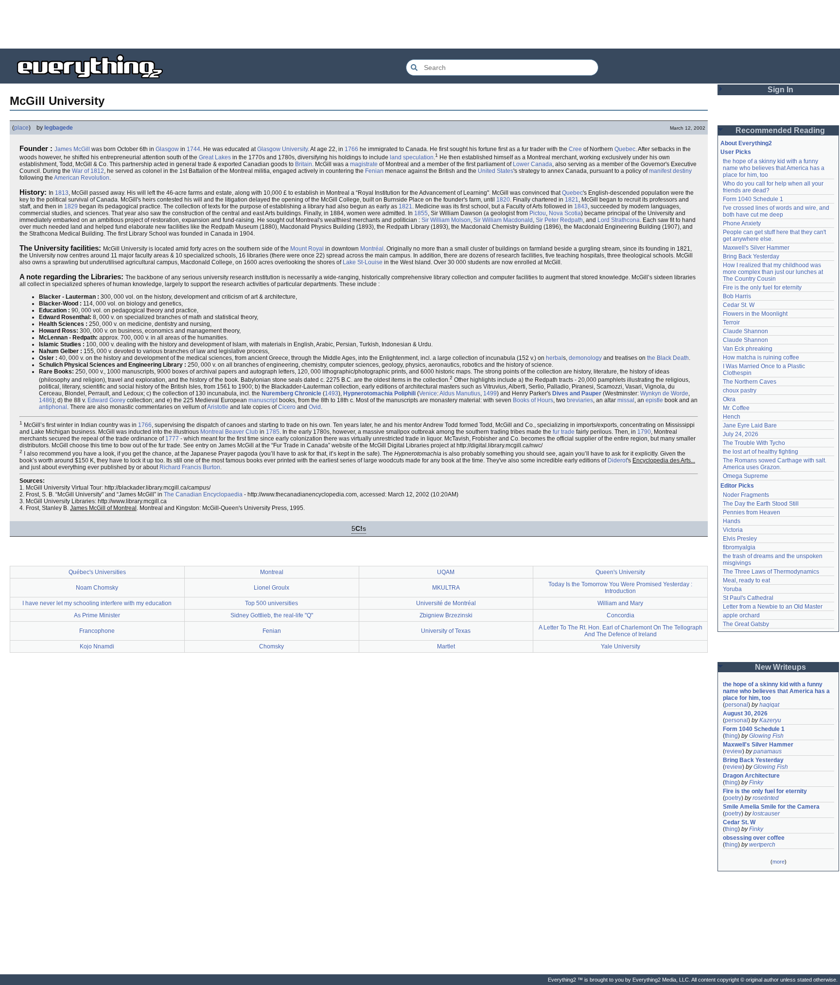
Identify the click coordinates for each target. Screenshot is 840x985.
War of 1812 (88, 171)
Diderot (617, 460)
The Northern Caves (749, 381)
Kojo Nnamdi (97, 646)
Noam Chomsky (97, 587)
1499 (490, 393)
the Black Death (668, 358)
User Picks (735, 152)
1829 (71, 206)
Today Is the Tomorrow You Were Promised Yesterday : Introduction (620, 587)
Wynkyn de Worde (664, 393)
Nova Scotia (565, 213)
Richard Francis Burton (189, 467)
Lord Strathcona (618, 220)
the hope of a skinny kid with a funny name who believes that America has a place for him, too (774, 168)
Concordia (620, 615)
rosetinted (765, 798)
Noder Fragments (746, 495)
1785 (273, 431)
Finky (756, 782)
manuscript (263, 400)
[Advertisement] (420, 24)
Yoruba (732, 589)
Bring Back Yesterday (751, 256)
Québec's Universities (97, 572)
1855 (421, 213)
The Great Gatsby (746, 624)
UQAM (446, 572)
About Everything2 (746, 143)
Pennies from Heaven (751, 512)
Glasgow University (282, 149)
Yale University (620, 646)
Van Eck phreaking (747, 348)
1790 (644, 431)
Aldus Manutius (459, 393)
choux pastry (739, 390)
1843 (581, 206)
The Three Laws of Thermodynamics (771, 571)
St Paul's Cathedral (748, 597)
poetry (733, 798)
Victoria (733, 529)
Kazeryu (770, 720)
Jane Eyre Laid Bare (750, 425)
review (733, 751)
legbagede (58, 127)
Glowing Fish (766, 735)
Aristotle (217, 407)
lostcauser (766, 813)
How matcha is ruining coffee (761, 357)
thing (731, 735)
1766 (351, 149)
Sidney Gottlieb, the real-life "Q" (271, 615)
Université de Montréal (446, 603)
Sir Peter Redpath (559, 220)
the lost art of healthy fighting (760, 451)
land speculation (412, 157)
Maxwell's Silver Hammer (756, 247)
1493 (331, 393)
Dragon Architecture (751, 775)
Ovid (315, 407)
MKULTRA (446, 587)
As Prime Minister (97, 615)
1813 (62, 192)
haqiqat (769, 704)
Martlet (446, 646)
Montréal (372, 248)
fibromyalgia (739, 547)
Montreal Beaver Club (229, 431)
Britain (303, 164)
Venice (428, 393)
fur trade (564, 431)
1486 (45, 400)
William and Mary (620, 603)
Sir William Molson (446, 220)
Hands (731, 521)
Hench (731, 416)
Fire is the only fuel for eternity (762, 287)
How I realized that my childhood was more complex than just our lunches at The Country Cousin (773, 272)
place (21, 127)
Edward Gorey (106, 400)
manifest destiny (670, 171)
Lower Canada (532, 164)
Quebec (624, 149)
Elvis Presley (740, 538)
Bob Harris (737, 296)
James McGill (72, 149)
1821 (571, 199)
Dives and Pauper (576, 393)
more (778, 862)
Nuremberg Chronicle (291, 393)
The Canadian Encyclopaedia (203, 494)
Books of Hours (533, 400)
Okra (729, 399)
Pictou (537, 213)
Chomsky (271, 646)
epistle (654, 400)
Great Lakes (215, 157)
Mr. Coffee (736, 408)
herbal (554, 358)
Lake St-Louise (363, 262)
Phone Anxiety (742, 223)
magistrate (364, 164)
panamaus (767, 751)
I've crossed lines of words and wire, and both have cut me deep (777, 211)
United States (495, 171)
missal (625, 400)
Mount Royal (307, 248)
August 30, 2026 (745, 713)
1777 (172, 438)
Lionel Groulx (271, 587)
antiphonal (53, 407)
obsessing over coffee (754, 837)
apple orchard (741, 615)
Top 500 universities (271, 603)
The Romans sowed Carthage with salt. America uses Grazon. (775, 464)
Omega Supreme (745, 476)
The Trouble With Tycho (754, 443)
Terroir (731, 322)
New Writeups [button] (780, 667)
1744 (193, 149)
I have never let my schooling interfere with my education (97, 603)
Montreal (271, 572)
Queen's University (620, 572)
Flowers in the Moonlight (755, 313)
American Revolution (81, 177)
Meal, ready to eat (746, 580)
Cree (575, 149)
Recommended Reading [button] (780, 130)
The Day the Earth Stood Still (761, 503)
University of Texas (446, 631)
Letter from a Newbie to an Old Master (772, 606)
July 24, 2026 (740, 434)
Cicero (287, 407)
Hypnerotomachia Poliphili (379, 393)
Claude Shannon (745, 331)
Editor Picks (737, 485)
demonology (585, 358)
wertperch (762, 844)
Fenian (374, 171)
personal (736, 704)
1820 (503, 199)
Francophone (97, 631)
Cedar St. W (738, 305)
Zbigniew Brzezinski (446, 615)
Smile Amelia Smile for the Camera (771, 806)
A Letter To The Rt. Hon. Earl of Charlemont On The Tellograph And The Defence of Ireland (620, 631)
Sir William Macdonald (503, 220)
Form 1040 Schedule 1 (753, 199)
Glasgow (167, 149)
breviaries (580, 400)
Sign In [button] (780, 89)
